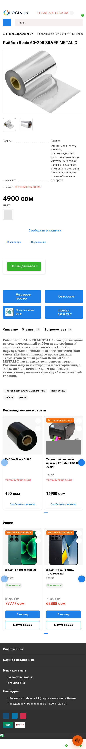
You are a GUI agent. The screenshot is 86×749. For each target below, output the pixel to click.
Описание (10, 329)
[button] (40, 512)
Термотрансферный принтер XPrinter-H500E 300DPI (62, 463)
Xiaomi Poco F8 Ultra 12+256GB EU (60, 571)
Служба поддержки (18, 660)
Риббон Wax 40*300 (18, 459)
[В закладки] (38, 421)
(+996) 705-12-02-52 (52, 13)
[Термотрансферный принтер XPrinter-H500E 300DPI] (63, 436)
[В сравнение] (38, 428)
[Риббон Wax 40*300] (22, 436)
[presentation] (4, 462)
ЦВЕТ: (7, 205)
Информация (13, 649)
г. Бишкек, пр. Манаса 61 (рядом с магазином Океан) (41, 698)
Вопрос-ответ (57, 329)
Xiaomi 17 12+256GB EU (20, 569)
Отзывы (30, 329)
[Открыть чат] (77, 740)
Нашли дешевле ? (24, 266)
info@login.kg (16, 682)
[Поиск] (79, 22)
